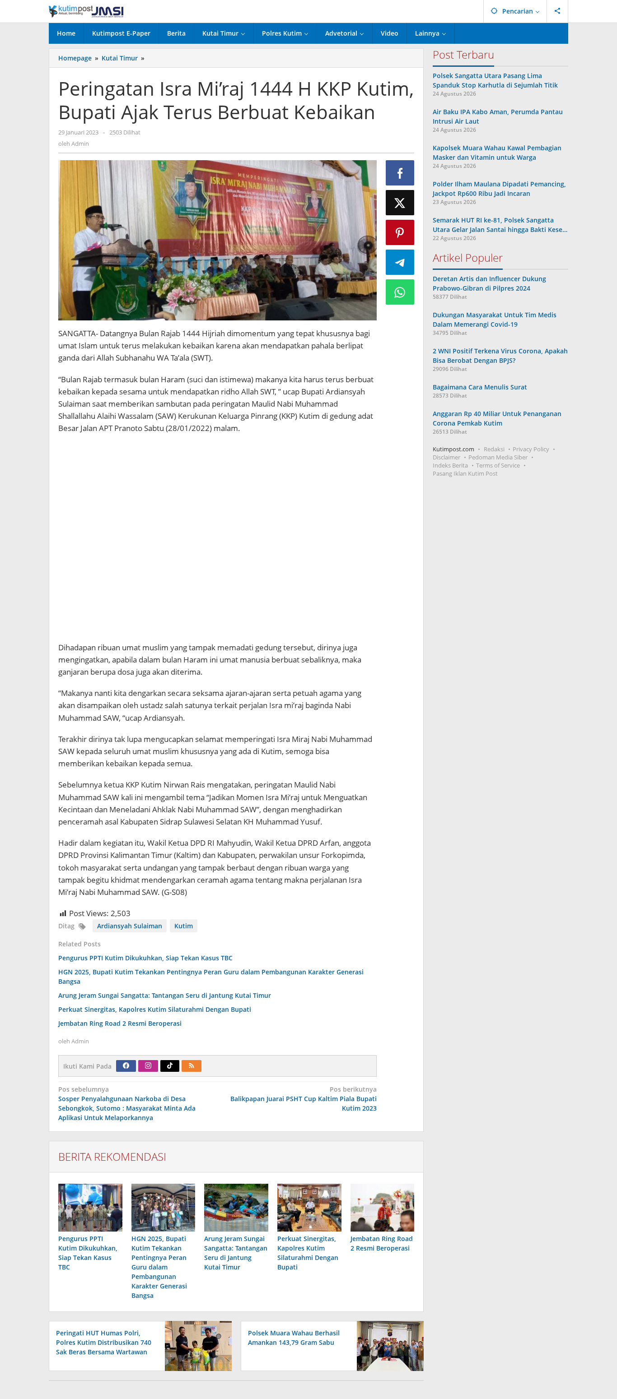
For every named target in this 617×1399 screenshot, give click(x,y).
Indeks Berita (450, 465)
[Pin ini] (400, 232)
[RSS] (191, 1066)
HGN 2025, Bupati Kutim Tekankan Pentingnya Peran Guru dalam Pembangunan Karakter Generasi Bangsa (159, 1267)
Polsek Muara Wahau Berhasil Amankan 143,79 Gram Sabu (294, 1338)
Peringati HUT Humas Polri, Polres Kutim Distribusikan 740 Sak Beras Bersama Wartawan (103, 1342)
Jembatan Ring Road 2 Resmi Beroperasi (120, 1023)
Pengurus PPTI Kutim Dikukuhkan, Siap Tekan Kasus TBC (145, 958)
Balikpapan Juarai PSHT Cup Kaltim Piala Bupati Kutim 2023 (303, 1098)
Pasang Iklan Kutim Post (465, 473)
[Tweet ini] (400, 202)
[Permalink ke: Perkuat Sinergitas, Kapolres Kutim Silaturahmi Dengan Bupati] (309, 1208)
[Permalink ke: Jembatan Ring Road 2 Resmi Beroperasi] (383, 1208)
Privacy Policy (531, 449)
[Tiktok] (169, 1066)
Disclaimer (446, 457)
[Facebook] (126, 1066)
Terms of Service (498, 465)
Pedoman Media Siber (498, 457)
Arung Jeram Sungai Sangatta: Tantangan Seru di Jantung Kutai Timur (164, 995)
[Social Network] (557, 11)
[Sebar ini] (400, 172)
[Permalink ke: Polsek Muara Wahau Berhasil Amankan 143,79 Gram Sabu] (387, 1345)
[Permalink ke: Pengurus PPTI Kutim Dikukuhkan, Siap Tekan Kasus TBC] (90, 1208)
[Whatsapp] (400, 292)
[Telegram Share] (400, 262)
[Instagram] (148, 1066)
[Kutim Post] (86, 11)
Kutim (183, 926)
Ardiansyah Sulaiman (129, 926)
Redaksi (494, 449)
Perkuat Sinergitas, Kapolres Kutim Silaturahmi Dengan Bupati (154, 1009)
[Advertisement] (217, 539)
